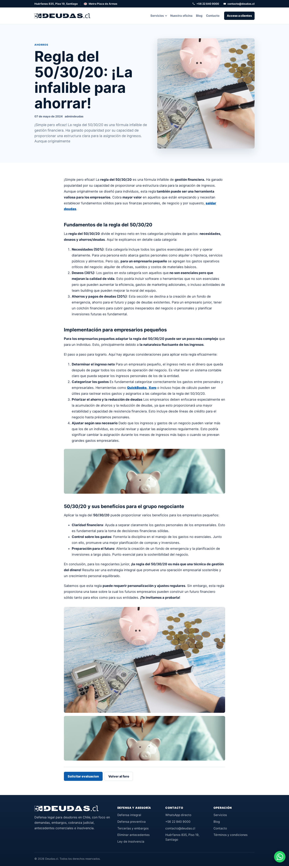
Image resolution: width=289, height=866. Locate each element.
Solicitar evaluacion (83, 776)
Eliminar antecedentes (133, 835)
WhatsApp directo (178, 815)
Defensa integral (129, 815)
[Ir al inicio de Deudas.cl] (66, 808)
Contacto (212, 16)
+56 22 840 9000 (207, 3)
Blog (199, 16)
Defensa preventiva (131, 822)
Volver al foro (118, 776)
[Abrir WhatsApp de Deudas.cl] (279, 856)
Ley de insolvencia (130, 841)
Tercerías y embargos (133, 828)
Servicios (157, 16)
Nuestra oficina (181, 16)
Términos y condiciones (231, 835)
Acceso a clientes (239, 15)
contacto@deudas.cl (241, 3)
